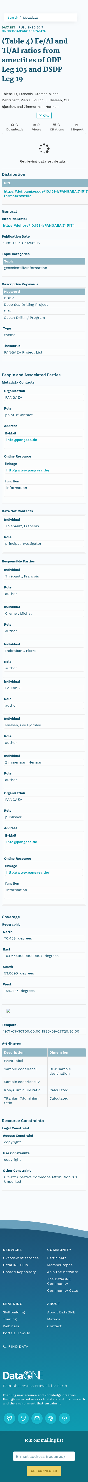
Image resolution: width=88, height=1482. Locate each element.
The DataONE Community (59, 1281)
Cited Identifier (14, 219)
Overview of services (21, 1258)
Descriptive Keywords (20, 284)
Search (12, 17)
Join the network (62, 1272)
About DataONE (61, 1312)
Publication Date (16, 236)
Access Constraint (18, 1136)
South (8, 967)
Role (8, 408)
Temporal (10, 1025)
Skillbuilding (14, 1312)
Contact (54, 1326)
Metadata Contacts (18, 382)
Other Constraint (17, 1171)
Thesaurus (11, 346)
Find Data (18, 1346)
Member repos (59, 1265)
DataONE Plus (15, 1265)
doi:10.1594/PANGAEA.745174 (24, 31)
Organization (14, 391)
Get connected (44, 1471)
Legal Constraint (15, 1128)
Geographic (11, 924)
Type (7, 328)
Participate (57, 1258)
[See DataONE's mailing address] (64, 1418)
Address (10, 426)
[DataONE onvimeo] (23, 1418)
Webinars (11, 1326)
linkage (11, 464)
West (7, 984)
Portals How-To (16, 1333)
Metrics (53, 1319)
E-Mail (10, 433)
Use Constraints (16, 1153)
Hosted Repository (19, 1272)
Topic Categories (16, 254)
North (7, 932)
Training (10, 1319)
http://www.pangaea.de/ (27, 470)
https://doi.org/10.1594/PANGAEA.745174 (39, 225)
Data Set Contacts (17, 511)
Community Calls (62, 1290)
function (12, 481)
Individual (12, 520)
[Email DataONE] (37, 1418)
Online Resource (17, 456)
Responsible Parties (18, 561)
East (6, 949)
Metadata (30, 17)
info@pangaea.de (21, 440)
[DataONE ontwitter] (9, 1418)
